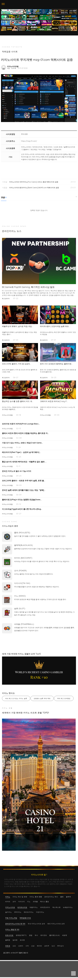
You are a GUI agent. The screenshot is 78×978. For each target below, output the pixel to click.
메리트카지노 (29, 912)
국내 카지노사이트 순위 (36, 924)
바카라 (7, 902)
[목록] (74, 66)
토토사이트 (9, 935)
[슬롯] (7, 613)
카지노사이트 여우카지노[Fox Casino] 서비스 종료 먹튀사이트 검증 (33, 182)
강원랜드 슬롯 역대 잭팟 (42, 698)
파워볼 (35, 902)
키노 (28, 902)
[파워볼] (7, 628)
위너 (36, 935)
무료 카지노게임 (11, 918)
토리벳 (22, 940)
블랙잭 (68, 897)
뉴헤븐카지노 (68, 907)
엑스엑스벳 (56, 907)
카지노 (7, 897)
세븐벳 (64, 935)
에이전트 (43, 935)
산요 (14, 946)
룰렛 (62, 897)
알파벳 (15, 940)
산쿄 (33, 946)
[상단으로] (73, 973)
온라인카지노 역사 (51, 897)
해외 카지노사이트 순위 (56, 924)
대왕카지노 (34, 907)
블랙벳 (7, 940)
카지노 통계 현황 (36, 897)
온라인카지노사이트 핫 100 (15, 924)
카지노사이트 (10, 907)
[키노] (7, 600)
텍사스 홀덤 (44, 902)
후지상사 (60, 946)
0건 (8, 68)
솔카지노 (8, 912)
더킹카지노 (40, 912)
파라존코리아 (45, 907)
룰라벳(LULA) (54, 935)
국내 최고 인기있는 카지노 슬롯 (16, 698)
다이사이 (21, 902)
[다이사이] (7, 587)
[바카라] (7, 562)
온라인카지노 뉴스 (11, 231)
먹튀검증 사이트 (10, 51)
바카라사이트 (22, 907)
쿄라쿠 (46, 946)
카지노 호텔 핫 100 (12, 929)
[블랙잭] (7, 549)
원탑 (30, 935)
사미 (27, 946)
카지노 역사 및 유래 (20, 897)
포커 (14, 902)
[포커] (7, 575)
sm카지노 (17, 912)
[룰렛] (7, 537)
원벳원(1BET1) (21, 935)
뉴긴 (53, 946)
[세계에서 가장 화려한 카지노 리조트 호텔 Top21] (39, 785)
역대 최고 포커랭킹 (63, 698)
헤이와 (39, 946)
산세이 (20, 946)
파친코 (7, 946)
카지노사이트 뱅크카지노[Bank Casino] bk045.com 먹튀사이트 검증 (34, 188)
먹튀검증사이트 (25, 918)
